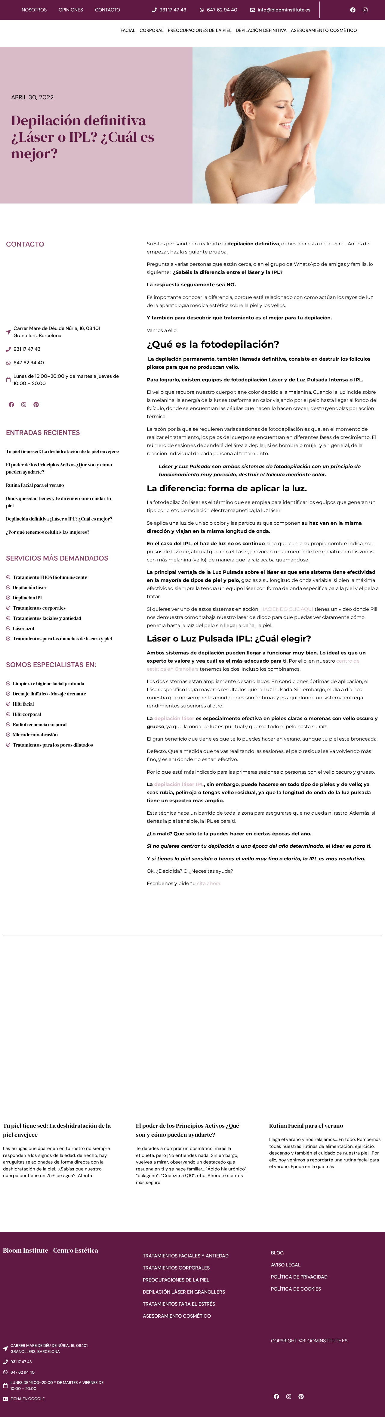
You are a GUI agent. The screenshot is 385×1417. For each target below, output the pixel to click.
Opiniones (71, 10)
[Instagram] (365, 10)
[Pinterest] (36, 404)
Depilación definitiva (261, 30)
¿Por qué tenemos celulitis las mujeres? (47, 532)
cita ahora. (209, 883)
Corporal (152, 30)
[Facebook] (352, 10)
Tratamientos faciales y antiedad (186, 1256)
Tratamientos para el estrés (179, 1304)
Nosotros (34, 10)
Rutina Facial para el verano (35, 485)
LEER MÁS (12, 1192)
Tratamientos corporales (176, 1268)
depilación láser (174, 718)
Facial (128, 30)
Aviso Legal (286, 1265)
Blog (277, 1253)
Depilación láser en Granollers (184, 1292)
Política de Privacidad (299, 1277)
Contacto (107, 10)
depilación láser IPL (179, 784)
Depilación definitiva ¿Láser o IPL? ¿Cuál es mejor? (59, 518)
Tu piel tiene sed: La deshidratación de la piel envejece (62, 451)
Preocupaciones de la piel (200, 30)
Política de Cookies (296, 1289)
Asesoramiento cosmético (324, 30)
